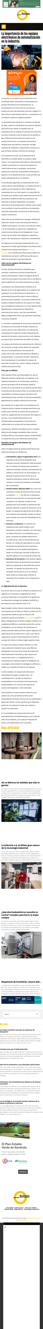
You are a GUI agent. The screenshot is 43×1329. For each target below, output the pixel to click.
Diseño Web (8, 1209)
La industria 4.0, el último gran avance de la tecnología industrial (20, 846)
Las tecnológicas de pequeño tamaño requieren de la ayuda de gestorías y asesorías (19, 1102)
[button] (4, 27)
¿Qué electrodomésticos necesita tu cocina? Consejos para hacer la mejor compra (20, 915)
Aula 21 (17, 495)
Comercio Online (31, 1208)
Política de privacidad (33, 1218)
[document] (21, 1276)
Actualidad (10, 1208)
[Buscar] (37, 1014)
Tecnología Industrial (31, 1209)
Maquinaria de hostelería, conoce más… (21, 982)
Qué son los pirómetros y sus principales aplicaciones (20, 1065)
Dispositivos (18, 1209)
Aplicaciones (19, 1208)
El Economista (30, 618)
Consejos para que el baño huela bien (14, 1049)
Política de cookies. (22, 1220)
